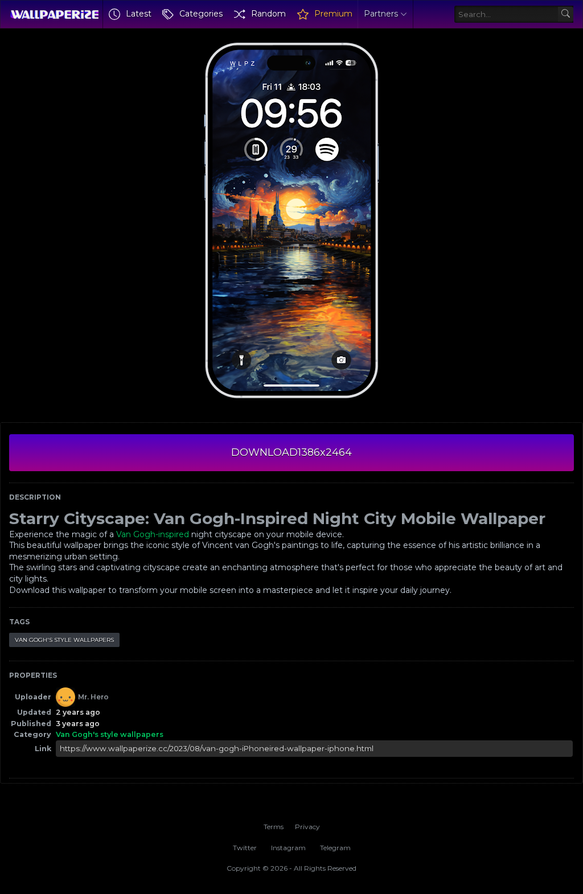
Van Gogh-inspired (152, 534)
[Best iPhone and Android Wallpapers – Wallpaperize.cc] (54, 14)
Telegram (335, 847)
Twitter (245, 847)
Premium (333, 14)
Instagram (288, 847)
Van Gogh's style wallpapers (64, 640)
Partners (381, 14)
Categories (201, 14)
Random (268, 14)
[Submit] (565, 14)
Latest (138, 14)
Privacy (307, 826)
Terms (274, 826)
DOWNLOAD (291, 452)
